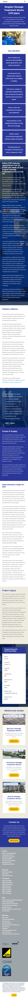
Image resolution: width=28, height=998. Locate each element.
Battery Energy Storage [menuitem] (9, 853)
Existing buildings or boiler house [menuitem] (11, 909)
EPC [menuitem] (3, 898)
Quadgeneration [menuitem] (6, 862)
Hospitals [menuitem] (5, 928)
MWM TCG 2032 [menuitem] (6, 893)
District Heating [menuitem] (6, 923)
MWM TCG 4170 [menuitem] (6, 886)
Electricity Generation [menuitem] (8, 856)
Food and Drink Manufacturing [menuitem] (10, 924)
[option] (14, 38)
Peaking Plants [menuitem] (6, 932)
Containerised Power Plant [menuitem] (9, 905)
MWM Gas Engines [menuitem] (7, 884)
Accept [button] (14, 995)
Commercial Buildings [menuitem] (8, 919)
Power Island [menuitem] (5, 910)
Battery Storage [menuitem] (6, 880)
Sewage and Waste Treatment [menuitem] (10, 933)
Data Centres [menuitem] (6, 921)
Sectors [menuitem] (5, 915)
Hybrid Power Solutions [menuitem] (8, 860)
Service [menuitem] (5, 870)
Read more (14, 741)
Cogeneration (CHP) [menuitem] (7, 855)
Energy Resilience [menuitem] (7, 858)
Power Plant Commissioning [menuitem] (10, 903)
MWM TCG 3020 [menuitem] (6, 889)
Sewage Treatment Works (11, 716)
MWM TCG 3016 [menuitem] (6, 887)
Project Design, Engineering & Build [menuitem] (12, 900)
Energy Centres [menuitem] (6, 907)
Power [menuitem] (4, 851)
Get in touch (14, 840)
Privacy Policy (17, 991)
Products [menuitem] (5, 878)
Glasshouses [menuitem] (5, 926)
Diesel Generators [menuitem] (7, 875)
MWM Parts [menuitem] (5, 873)
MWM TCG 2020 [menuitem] (6, 891)
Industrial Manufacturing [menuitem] (9, 930)
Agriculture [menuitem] (5, 917)
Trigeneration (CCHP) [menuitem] (8, 864)
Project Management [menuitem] (8, 901)
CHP (21, 716)
